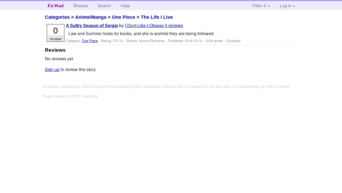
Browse (80, 5)
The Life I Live (157, 17)
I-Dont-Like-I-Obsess (144, 25)
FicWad (56, 5)
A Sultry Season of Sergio (92, 25)
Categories (57, 17)
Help (125, 5)
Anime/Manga (90, 17)
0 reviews (174, 25)
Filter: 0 (259, 5)
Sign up (52, 69)
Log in (286, 5)
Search (104, 5)
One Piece (123, 17)
